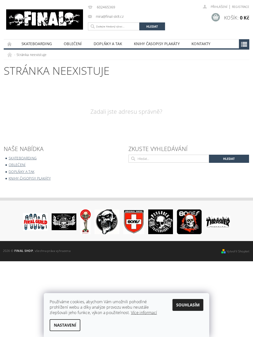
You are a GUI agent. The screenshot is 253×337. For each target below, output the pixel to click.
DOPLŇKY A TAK (108, 43)
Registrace (240, 7)
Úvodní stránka (10, 43)
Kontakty (201, 43)
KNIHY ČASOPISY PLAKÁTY (157, 43)
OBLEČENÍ (73, 43)
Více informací (144, 312)
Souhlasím (188, 305)
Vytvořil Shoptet (238, 251)
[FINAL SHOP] (44, 19)
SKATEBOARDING (36, 43)
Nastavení (65, 325)
